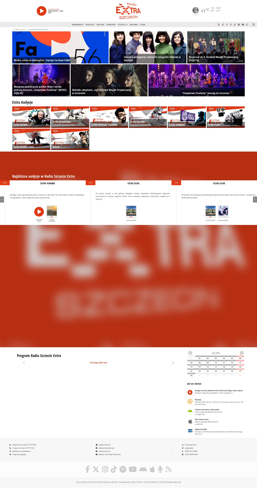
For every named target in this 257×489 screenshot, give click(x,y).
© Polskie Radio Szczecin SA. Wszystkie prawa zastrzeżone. (97, 482)
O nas (142, 24)
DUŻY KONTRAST (191, 454)
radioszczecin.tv (104, 451)
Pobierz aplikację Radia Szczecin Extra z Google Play (208, 412)
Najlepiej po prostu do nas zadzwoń (219, 24)
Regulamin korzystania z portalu (131, 482)
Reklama (134, 24)
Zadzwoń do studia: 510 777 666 (24, 445)
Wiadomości (78, 24)
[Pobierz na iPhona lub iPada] (152, 466)
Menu (253, 24)
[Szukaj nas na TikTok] (113, 466)
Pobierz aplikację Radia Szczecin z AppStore (206, 422)
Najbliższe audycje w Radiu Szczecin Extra (43, 176)
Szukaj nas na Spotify (239, 24)
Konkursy (111, 24)
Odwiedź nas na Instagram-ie (231, 24)
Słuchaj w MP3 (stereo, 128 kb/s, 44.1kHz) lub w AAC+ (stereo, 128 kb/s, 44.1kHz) (219, 402)
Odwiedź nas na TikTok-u (235, 24)
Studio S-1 (123, 24)
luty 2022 (216, 353)
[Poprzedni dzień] (37, 363)
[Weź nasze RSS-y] (168, 466)
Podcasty (90, 24)
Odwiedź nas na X (227, 24)
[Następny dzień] (160, 363)
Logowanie (188, 448)
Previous (2, 199)
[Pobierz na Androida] (143, 466)
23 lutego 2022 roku (98, 362)
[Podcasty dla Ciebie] (160, 466)
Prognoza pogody (19, 454)
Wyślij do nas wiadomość (243, 24)
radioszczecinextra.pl (106, 448)
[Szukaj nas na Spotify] (122, 466)
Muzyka (100, 24)
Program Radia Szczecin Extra (38, 29)
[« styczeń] (192, 353)
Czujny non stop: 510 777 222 (23, 448)
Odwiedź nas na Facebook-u (223, 24)
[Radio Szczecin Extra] (128, 11)
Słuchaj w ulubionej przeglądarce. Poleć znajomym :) (219, 392)
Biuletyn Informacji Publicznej (109, 454)
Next (255, 199)
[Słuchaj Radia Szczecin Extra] (41, 11)
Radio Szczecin (20, 29)
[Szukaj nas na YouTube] (133, 466)
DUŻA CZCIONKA (191, 451)
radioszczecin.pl (104, 445)
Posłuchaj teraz (190, 445)
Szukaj (247, 24)
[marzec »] (239, 353)
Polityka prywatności (151, 482)
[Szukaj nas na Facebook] (87, 466)
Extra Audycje (22, 102)
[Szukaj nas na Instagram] (105, 466)
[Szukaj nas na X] (96, 466)
